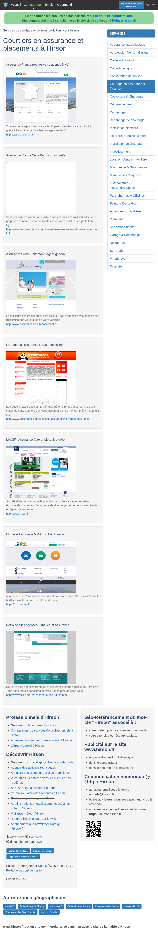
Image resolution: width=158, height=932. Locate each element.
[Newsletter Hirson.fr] (147, 4)
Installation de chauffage (126, 143)
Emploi (49, 4)
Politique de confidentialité (113, 16)
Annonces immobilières (125, 211)
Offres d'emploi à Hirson (27, 745)
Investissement (120, 151)
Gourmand (64, 4)
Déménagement (121, 104)
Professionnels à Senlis (106, 906)
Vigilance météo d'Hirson (28, 813)
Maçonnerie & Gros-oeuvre (128, 167)
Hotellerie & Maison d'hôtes (128, 136)
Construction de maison (126, 76)
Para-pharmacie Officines (127, 195)
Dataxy (43, 865)
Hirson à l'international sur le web (33, 818)
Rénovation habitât (122, 227)
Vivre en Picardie (49, 912)
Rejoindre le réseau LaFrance (23, 856)
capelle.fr (9, 906)
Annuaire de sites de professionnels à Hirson (41, 740)
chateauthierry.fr (131, 906)
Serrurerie (117, 250)
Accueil (16, 4)
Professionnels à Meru (79, 906)
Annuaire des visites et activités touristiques (41, 772)
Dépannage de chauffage (127, 120)
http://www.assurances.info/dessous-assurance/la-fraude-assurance (47, 418)
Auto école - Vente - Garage (129, 52)
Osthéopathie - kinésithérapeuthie (122, 185)
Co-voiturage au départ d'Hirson (32, 798)
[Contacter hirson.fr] (153, 4)
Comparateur (33, 4)
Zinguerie (116, 266)
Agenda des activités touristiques (33, 767)
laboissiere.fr (56, 906)
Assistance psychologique (127, 44)
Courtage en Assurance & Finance (127, 86)
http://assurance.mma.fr (20, 134)
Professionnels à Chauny (32, 906)
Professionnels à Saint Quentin (20, 912)
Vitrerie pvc (117, 258)
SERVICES (117, 33)
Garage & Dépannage (125, 235)
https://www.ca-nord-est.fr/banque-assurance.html (36, 694)
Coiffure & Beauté (122, 60)
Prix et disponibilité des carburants (50, 762)
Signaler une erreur (42, 851)
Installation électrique (124, 128)
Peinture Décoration (123, 203)
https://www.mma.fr (18, 604)
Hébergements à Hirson (43, 725)
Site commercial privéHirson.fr (131, 5)
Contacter (35, 837)
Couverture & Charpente (126, 96)
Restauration (118, 242)
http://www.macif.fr (17, 513)
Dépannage (118, 112)
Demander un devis (18, 851)
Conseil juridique (121, 68)
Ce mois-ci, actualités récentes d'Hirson (38, 793)
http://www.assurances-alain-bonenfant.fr (31, 324)
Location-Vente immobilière (128, 159)
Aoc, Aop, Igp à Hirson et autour (33, 788)
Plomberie (117, 219)
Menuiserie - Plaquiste (125, 175)
